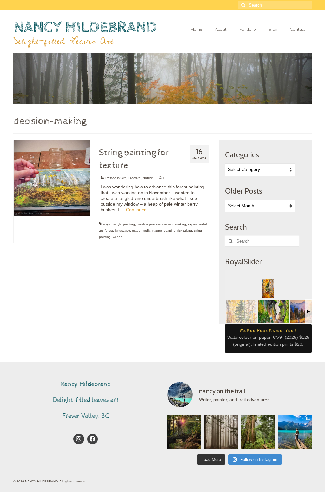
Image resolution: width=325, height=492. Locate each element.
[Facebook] (93, 439)
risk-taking (184, 230)
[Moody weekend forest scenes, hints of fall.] (221, 432)
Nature (148, 178)
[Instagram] (79, 439)
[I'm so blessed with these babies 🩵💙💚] (295, 432)
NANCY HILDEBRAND (85, 27)
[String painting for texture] (52, 177)
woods (117, 237)
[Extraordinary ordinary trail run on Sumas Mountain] (258, 432)
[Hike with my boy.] (184, 432)
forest (109, 230)
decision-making (174, 224)
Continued (136, 209)
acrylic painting (124, 224)
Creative (134, 178)
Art (123, 178)
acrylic (107, 224)
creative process (149, 224)
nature (157, 230)
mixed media (141, 230)
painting (170, 230)
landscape (122, 230)
